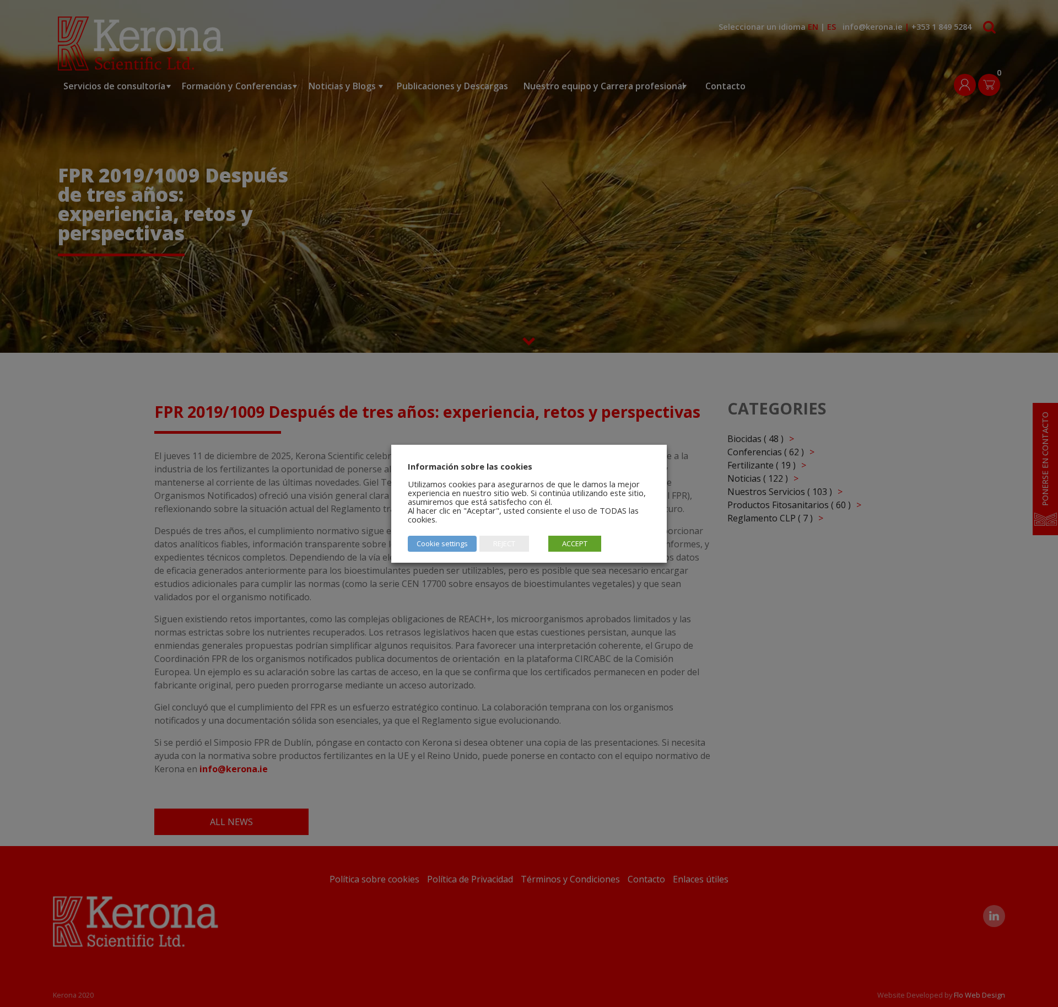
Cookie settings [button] (442, 543)
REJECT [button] (504, 543)
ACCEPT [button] (574, 543)
